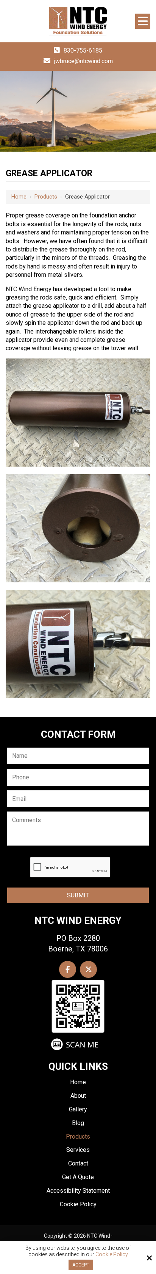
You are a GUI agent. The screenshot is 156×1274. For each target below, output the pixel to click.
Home (19, 196)
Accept (80, 1265)
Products (45, 196)
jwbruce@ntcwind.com (83, 61)
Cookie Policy (111, 1254)
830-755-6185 (83, 50)
